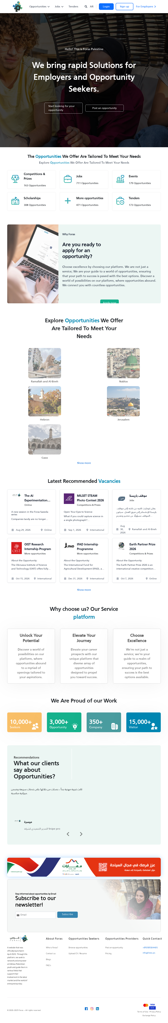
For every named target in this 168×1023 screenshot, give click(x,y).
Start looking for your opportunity (61, 108)
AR (92, 7)
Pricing (108, 954)
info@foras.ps (149, 953)
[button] (68, 834)
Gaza (45, 458)
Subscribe (67, 914)
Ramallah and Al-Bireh (44, 382)
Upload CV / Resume (78, 954)
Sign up (124, 6)
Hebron (44, 420)
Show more (84, 463)
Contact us (51, 954)
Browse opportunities (78, 948)
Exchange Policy (149, 1016)
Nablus (123, 382)
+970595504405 (150, 948)
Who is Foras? (52, 948)
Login (106, 6)
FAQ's (48, 966)
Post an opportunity (104, 108)
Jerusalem (123, 420)
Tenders (73, 7)
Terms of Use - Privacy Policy (149, 1012)
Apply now (109, 303)
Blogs (48, 960)
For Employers (144, 6)
